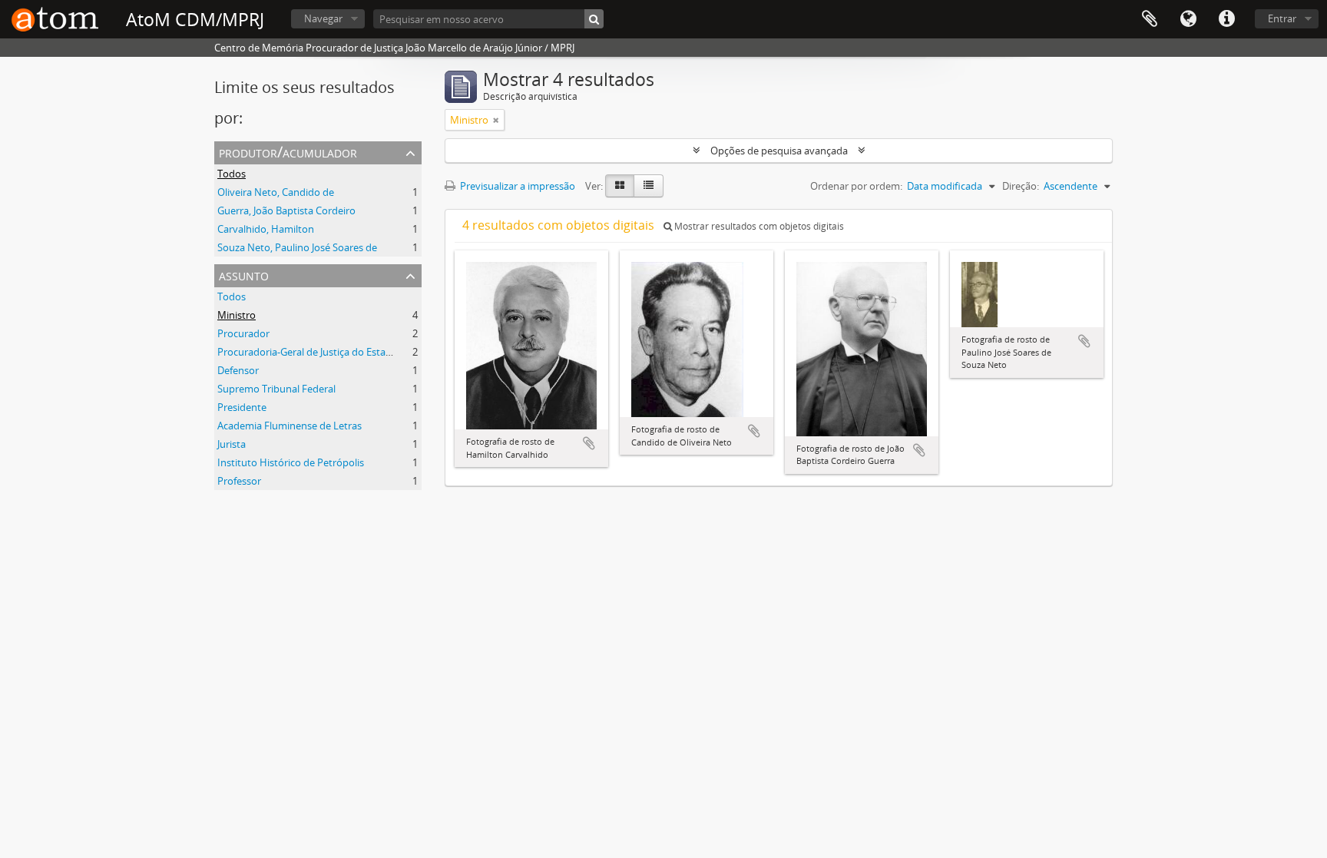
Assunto (244, 274)
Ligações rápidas (1226, 19)
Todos (231, 174)
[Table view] (649, 185)
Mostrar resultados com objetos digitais (758, 226)
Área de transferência (1149, 19)
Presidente (241, 407)
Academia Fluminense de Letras (289, 425)
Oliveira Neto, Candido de (275, 192)
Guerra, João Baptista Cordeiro (286, 210)
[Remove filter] (496, 120)
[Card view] (619, 185)
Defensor (238, 370)
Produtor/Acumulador (288, 151)
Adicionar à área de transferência (589, 443)
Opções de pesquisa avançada (779, 150)
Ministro (236, 315)
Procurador (243, 333)
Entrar (1282, 18)
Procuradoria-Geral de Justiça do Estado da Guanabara (341, 352)
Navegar (323, 18)
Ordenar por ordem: (856, 186)
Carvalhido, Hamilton (265, 229)
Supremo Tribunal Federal (276, 389)
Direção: (1020, 186)
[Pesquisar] (594, 18)
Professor (239, 481)
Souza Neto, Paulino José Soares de (297, 247)
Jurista (231, 444)
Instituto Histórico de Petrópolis (290, 462)
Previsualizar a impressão (516, 186)
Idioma (1188, 19)
